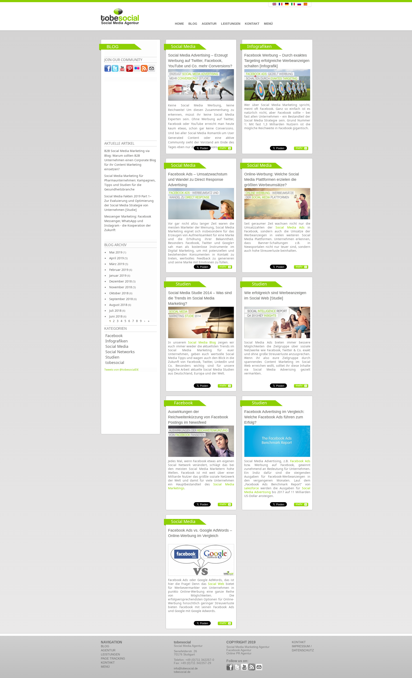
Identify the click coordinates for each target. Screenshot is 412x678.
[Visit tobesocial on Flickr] (137, 69)
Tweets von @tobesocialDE (121, 369)
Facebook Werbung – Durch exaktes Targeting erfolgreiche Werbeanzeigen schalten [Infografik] (276, 60)
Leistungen (230, 23)
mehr (223, 148)
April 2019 (116, 258)
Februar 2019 (118, 270)
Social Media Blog (202, 342)
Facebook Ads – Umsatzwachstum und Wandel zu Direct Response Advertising (197, 179)
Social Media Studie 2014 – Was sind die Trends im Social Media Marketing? (200, 298)
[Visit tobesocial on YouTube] (122, 69)
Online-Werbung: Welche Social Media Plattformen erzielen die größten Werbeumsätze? (271, 179)
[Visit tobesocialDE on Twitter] (115, 69)
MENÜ (105, 666)
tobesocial (114, 362)
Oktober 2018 (119, 293)
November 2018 (120, 287)
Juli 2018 (115, 310)
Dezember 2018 (120, 281)
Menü (268, 23)
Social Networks (120, 351)
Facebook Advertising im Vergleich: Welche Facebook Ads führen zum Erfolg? (274, 417)
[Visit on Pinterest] (129, 69)
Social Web (216, 584)
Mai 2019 (115, 252)
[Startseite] (175, 17)
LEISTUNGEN (110, 654)
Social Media (116, 346)
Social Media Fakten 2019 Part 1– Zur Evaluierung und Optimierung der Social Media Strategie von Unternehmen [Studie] (129, 203)
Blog (192, 23)
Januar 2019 (117, 275)
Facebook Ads (300, 461)
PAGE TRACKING (113, 658)
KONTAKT (108, 662)
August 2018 (118, 305)
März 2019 (116, 264)
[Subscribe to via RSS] (144, 69)
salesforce (251, 488)
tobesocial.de (182, 671)
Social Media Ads (290, 227)
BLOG (105, 646)
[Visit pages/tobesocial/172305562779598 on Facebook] (108, 69)
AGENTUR (108, 650)
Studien (112, 357)
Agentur (209, 23)
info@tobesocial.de (186, 668)
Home (179, 23)
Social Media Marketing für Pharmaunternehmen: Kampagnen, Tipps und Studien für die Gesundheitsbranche (130, 182)
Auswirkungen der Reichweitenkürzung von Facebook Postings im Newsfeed (198, 417)
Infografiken (116, 341)
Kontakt (252, 23)
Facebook (114, 335)
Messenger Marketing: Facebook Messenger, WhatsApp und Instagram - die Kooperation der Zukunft (127, 223)
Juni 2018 (116, 316)
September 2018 (121, 299)
